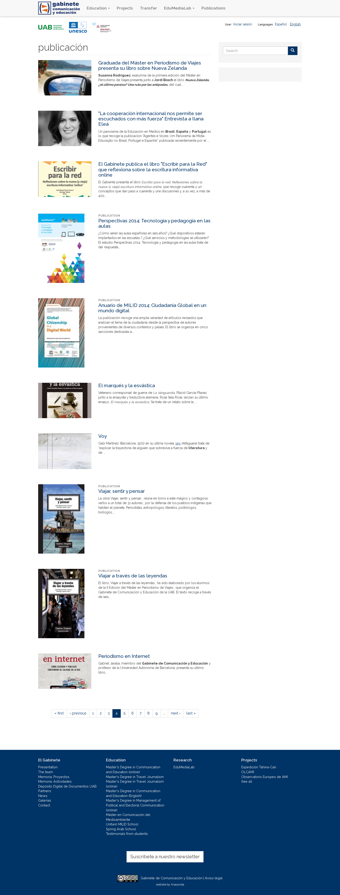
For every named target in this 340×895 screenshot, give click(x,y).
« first (59, 713)
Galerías (44, 800)
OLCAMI (247, 772)
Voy (102, 436)
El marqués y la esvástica (126, 385)
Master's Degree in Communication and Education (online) (133, 769)
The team (45, 772)
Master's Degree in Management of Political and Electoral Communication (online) (135, 805)
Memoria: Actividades (55, 781)
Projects (125, 8)
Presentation (48, 767)
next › (176, 713)
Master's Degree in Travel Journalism (135, 777)
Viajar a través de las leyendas (132, 576)
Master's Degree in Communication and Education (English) (133, 793)
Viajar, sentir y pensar (121, 491)
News (42, 796)
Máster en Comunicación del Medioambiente (128, 817)
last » (191, 713)
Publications (213, 8)
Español (281, 24)
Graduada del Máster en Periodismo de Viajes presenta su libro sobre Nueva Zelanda (149, 65)
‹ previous (78, 713)
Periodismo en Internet (124, 656)
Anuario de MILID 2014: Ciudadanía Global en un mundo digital (152, 307)
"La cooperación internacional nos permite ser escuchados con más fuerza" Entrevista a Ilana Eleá (151, 118)
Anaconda (177, 884)
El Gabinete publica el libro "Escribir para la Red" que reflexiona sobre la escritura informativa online (152, 169)
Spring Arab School (121, 829)
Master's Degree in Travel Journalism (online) (135, 783)
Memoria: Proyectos (53, 777)
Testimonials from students (127, 834)
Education (97, 8)
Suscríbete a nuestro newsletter (165, 856)
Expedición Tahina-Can (258, 767)
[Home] (60, 8)
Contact (44, 805)
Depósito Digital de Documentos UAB (67, 786)
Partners (44, 791)
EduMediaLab (178, 8)
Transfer (148, 8)
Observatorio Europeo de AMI (264, 777)
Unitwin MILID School (122, 824)
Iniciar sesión (242, 24)
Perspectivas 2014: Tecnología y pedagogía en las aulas (154, 223)
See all (246, 781)
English (295, 24)
